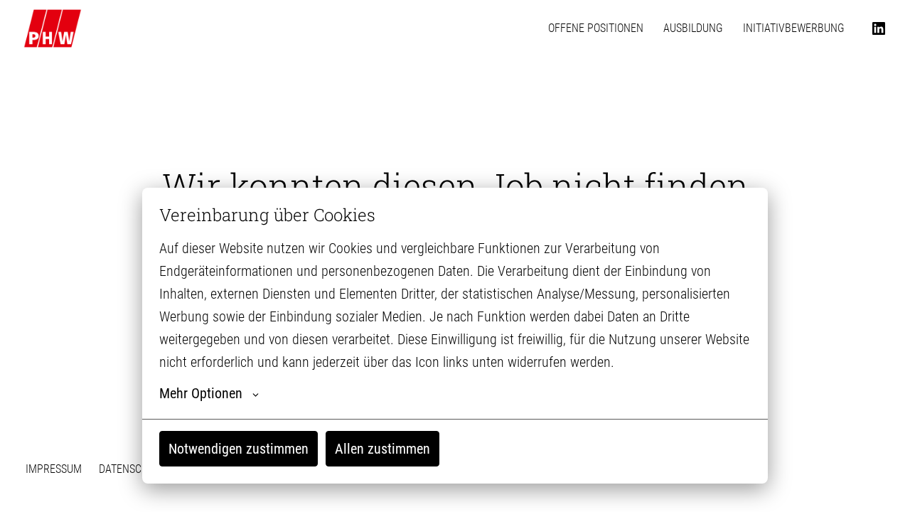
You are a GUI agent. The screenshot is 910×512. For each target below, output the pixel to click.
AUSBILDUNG (693, 28)
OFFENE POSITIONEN (595, 28)
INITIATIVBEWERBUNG (794, 28)
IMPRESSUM (54, 469)
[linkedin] (878, 28)
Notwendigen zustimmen (238, 448)
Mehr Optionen (200, 393)
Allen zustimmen (382, 448)
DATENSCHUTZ (132, 469)
